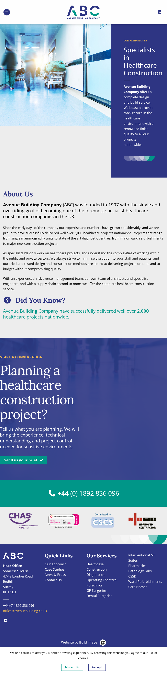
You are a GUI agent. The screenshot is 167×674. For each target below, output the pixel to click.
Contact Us (53, 580)
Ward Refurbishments (145, 581)
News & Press (55, 574)
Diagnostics (95, 574)
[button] (6, 12)
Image (88, 642)
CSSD (132, 576)
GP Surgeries (97, 590)
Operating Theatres (101, 580)
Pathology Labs (140, 571)
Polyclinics (94, 585)
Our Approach (56, 564)
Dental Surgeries (99, 596)
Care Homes (137, 587)
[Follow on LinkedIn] (159, 12)
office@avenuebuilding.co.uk (25, 611)
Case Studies (54, 569)
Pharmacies (137, 565)
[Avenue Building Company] (83, 12)
